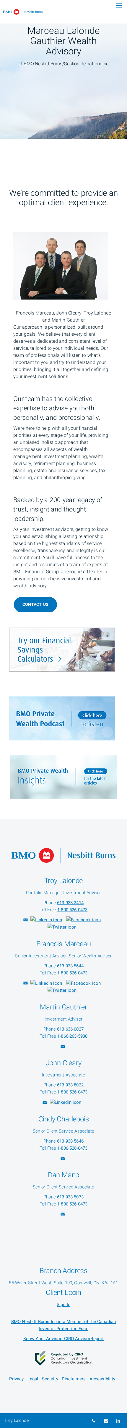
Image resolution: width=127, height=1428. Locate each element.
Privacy (16, 1379)
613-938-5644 (70, 966)
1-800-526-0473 (72, 910)
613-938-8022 (70, 1085)
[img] (63, 69)
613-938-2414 (70, 902)
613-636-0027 (70, 1029)
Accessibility (102, 1379)
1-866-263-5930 (72, 1036)
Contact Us (35, 604)
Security (50, 1379)
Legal (32, 1379)
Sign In (63, 1304)
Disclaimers (74, 1379)
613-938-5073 (70, 1197)
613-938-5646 (70, 1141)
